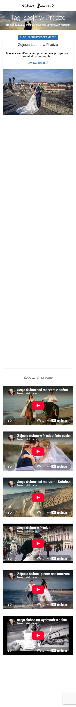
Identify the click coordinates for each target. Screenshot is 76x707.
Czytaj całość (38, 63)
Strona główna (15, 25)
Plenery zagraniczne (42, 37)
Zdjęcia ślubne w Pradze (38, 45)
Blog (23, 37)
